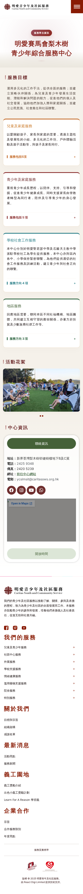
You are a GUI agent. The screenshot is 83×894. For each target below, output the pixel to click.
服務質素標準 (41, 849)
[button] (7, 390)
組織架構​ (9, 727)
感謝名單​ (9, 734)
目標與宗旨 (11, 720)
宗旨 (7, 822)
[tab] (41, 443)
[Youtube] (31, 490)
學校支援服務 (12, 669)
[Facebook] (11, 490)
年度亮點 (9, 836)
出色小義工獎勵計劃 (16, 792)
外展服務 (9, 662)
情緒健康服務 (12, 676)
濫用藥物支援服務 (15, 683)
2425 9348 (25, 464)
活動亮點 (9, 756)
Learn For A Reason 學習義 (21, 800)
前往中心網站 (26, 474)
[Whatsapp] (41, 490)
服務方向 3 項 (19, 338)
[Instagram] (21, 490)
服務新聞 (9, 763)
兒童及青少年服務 (15, 647)
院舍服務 (9, 690)
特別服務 (9, 698)
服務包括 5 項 (19, 217)
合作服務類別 (12, 829)
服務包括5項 (18, 156)
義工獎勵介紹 (12, 785)
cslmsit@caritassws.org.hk (39, 479)
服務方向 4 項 (19, 283)
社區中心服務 (12, 654)
